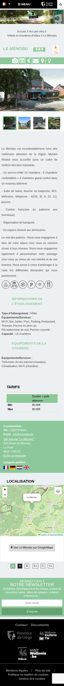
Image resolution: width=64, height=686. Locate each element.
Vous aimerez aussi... (49, 58)
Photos (15, 60)
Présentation (22, 58)
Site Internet (18, 439)
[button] (32, 507)
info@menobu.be (23, 434)
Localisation (42, 58)
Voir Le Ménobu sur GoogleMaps (33, 547)
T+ (50, 566)
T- (43, 566)
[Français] (4, 4)
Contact (35, 58)
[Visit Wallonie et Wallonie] (32, 653)
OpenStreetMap (56, 534)
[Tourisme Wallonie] (48, 635)
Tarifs (28, 58)
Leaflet (43, 534)
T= (35, 566)
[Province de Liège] (19, 635)
